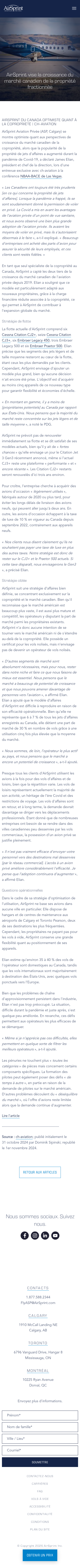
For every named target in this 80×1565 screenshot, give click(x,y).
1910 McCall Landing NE (38, 1325)
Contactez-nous (40, 1476)
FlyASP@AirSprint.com (38, 1303)
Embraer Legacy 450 (33, 340)
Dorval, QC (38, 1385)
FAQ (40, 1491)
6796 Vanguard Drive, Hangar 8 (38, 1352)
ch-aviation (24, 1137)
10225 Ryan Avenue (38, 1380)
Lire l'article (11, 1116)
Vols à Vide (40, 1499)
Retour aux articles (40, 1172)
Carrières (40, 1483)
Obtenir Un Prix (40, 1555)
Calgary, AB (38, 1330)
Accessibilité (40, 1506)
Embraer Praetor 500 (46, 346)
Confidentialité (40, 1514)
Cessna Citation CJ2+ (19, 335)
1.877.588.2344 (38, 1297)
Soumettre (40, 1462)
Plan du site (40, 1529)
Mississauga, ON (38, 1358)
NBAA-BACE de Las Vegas (41, 176)
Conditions (40, 1522)
